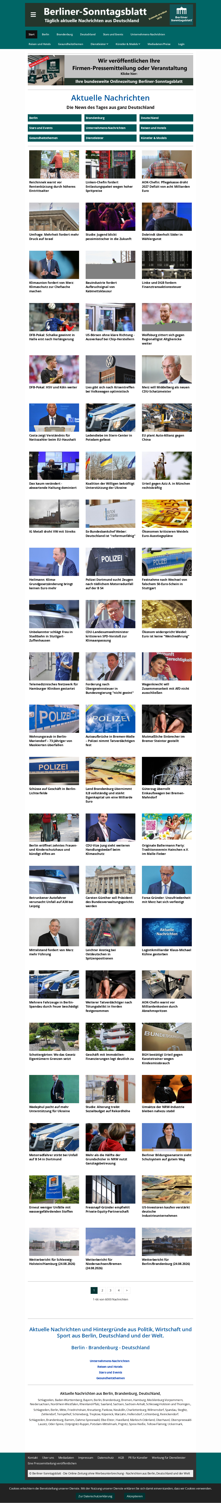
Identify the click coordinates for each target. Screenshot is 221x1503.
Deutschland (87, 34)
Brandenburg (65, 34)
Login (181, 44)
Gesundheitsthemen (70, 44)
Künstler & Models (127, 44)
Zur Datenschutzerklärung (95, 1496)
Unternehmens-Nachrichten (148, 34)
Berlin (45, 34)
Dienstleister (99, 44)
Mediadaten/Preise (159, 44)
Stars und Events (113, 34)
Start (32, 34)
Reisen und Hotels (40, 44)
